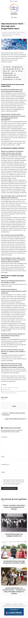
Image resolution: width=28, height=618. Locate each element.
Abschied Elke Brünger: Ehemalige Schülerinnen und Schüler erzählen (14, 562)
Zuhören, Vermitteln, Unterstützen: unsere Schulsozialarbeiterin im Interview (14, 507)
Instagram (8, 604)
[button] (14, 17)
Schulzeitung (14, 392)
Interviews (4, 389)
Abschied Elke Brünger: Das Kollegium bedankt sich (14, 535)
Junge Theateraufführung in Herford (15, 419)
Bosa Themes (22, 606)
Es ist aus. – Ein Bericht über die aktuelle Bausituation (14, 414)
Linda (14, 406)
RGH (2, 392)
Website (3, 472)
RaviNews (25, 391)
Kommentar (4, 437)
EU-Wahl (4, 391)
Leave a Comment (14, 388)
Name (3, 456)
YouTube (14, 604)
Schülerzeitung (7, 392)
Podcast (20, 604)
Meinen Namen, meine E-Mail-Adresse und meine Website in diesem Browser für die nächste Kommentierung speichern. (13, 482)
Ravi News (14, 14)
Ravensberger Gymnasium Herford (14, 391)
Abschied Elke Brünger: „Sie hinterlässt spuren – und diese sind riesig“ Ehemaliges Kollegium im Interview (14, 590)
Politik (8, 389)
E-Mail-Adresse (5, 464)
